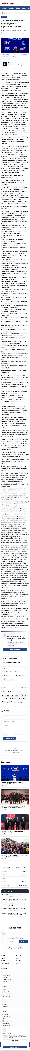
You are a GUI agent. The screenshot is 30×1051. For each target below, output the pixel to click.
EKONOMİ (18, 960)
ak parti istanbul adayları (10, 658)
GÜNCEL (4, 8)
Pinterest (14, 698)
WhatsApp (12, 691)
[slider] (17, 62)
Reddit (5, 698)
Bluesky (6, 702)
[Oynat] (5, 64)
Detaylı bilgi (10, 1037)
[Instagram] (15, 947)
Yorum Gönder (9, 738)
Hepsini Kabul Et (15, 1047)
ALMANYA (11, 8)
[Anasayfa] (7, 4)
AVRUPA (24, 8)
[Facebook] (8, 947)
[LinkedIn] (21, 947)
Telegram (15, 695)
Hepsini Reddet (15, 1044)
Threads (22, 698)
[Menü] (27, 3)
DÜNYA (3, 960)
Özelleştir (15, 1040)
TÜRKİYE (17, 8)
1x (12, 64)
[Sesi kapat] (18, 64)
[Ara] (23, 3)
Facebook (6, 695)
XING (13, 702)
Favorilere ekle (23, 687)
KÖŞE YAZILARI (5, 963)
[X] (11, 947)
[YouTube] (18, 947)
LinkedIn (24, 695)
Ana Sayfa (3, 13)
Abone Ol (23, 941)
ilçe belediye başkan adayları (11, 662)
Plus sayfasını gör (15, 649)
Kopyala (21, 702)
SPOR (17, 963)
